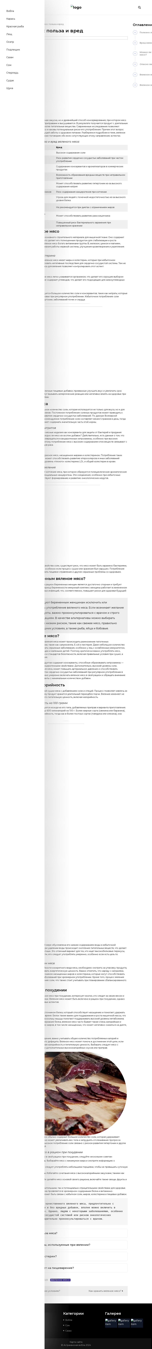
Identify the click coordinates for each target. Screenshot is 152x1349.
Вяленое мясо (60, 1280)
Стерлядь (12, 72)
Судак (10, 80)
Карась (10, 18)
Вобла (10, 11)
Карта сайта (76, 1342)
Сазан (10, 57)
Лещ (9, 34)
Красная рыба (15, 26)
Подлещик (13, 49)
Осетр (10, 42)
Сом (8, 65)
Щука (9, 88)
